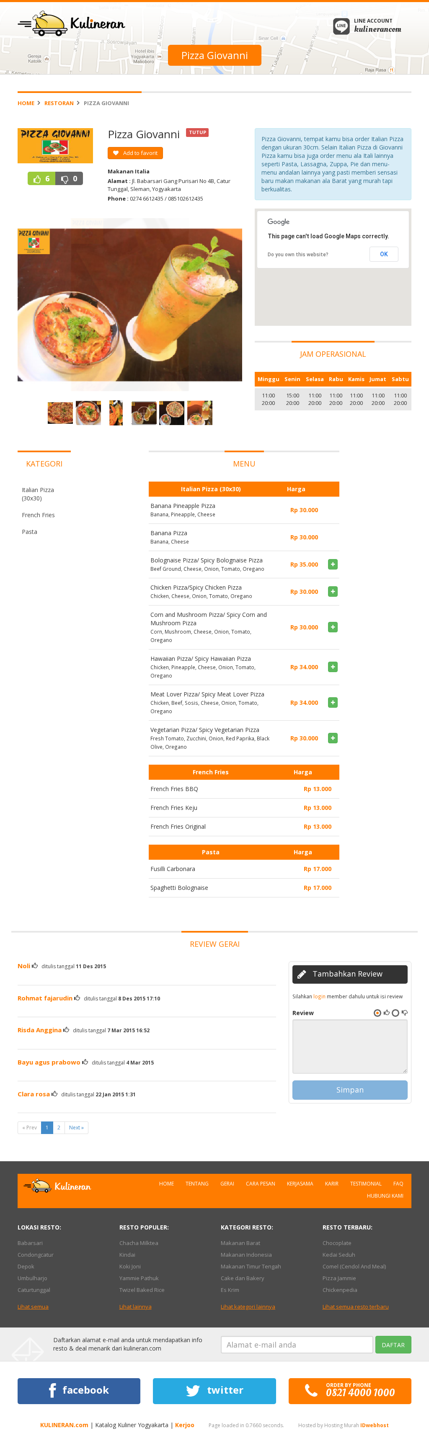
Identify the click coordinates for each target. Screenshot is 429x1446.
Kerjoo (184, 1425)
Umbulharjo (32, 1278)
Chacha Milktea (138, 1243)
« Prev (29, 1127)
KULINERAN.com (64, 1425)
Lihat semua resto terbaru (356, 1306)
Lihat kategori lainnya (248, 1306)
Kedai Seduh (339, 1254)
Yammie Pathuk (139, 1278)
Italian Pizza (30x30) (38, 494)
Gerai (227, 1183)
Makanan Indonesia (246, 1254)
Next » (76, 1127)
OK (384, 254)
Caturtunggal (34, 1290)
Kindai (127, 1254)
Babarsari (30, 1243)
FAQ (398, 1183)
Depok (26, 1266)
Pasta (29, 532)
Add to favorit (140, 153)
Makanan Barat (240, 1243)
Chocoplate (337, 1243)
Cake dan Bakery (242, 1278)
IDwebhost (374, 1425)
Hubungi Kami (385, 1195)
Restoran (59, 103)
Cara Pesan (260, 1183)
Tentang (197, 1183)
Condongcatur (36, 1254)
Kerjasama (300, 1183)
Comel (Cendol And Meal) (354, 1266)
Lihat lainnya (135, 1306)
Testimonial (366, 1183)
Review (303, 1013)
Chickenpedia (340, 1290)
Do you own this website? (298, 255)
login (319, 996)
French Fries (38, 515)
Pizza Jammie (339, 1278)
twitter (223, 1390)
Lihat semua (33, 1306)
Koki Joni (130, 1266)
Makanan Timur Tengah (251, 1266)
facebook (84, 1390)
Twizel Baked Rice (142, 1290)
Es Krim (230, 1290)
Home (26, 103)
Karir (332, 1183)
